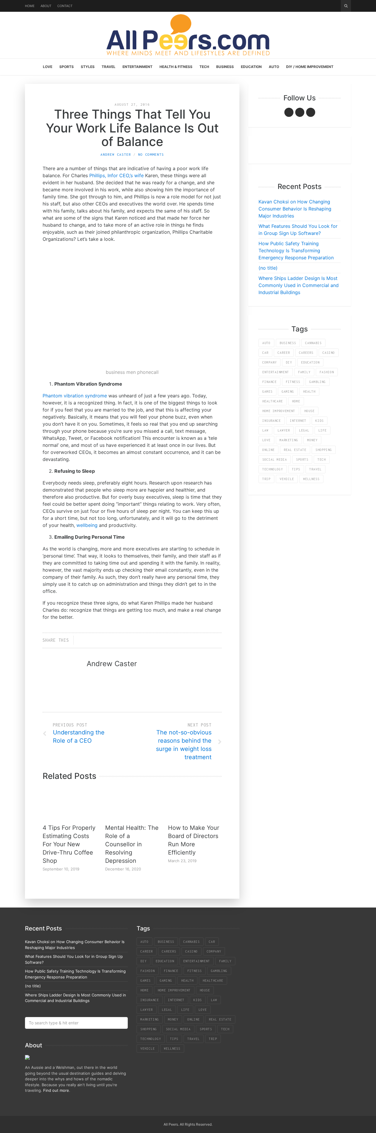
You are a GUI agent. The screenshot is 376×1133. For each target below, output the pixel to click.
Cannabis (313, 343)
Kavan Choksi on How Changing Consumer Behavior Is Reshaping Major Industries (294, 209)
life (322, 430)
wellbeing (87, 525)
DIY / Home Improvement (309, 66)
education (310, 362)
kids (319, 420)
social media (274, 459)
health (309, 391)
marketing (289, 440)
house (309, 411)
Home (30, 6)
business (288, 343)
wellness (311, 479)
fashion (327, 372)
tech (322, 459)
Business (225, 66)
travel (315, 469)
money (312, 440)
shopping (323, 450)
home (296, 401)
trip (266, 479)
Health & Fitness (176, 66)
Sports (66, 66)
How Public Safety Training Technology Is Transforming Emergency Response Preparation (296, 250)
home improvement (278, 411)
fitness (293, 382)
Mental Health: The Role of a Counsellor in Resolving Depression (132, 844)
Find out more (56, 1090)
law (265, 430)
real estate (295, 450)
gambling (317, 382)
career (284, 352)
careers (306, 352)
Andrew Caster (115, 154)
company (269, 362)
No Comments (151, 154)
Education (251, 66)
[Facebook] (288, 112)
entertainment (275, 372)
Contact (65, 6)
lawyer (284, 430)
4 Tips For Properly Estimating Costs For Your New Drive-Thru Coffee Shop (69, 844)
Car (265, 352)
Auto (274, 66)
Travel (108, 66)
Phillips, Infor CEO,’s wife (116, 175)
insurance (271, 420)
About (46, 6)
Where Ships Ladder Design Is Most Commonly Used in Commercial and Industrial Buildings (298, 285)
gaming (288, 391)
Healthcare (272, 401)
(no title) (268, 268)
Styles (88, 66)
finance (269, 382)
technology (272, 469)
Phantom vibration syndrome (75, 396)
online (268, 450)
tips (296, 469)
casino (329, 352)
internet (298, 420)
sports (302, 459)
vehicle (287, 479)
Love (47, 66)
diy (289, 362)
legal (304, 430)
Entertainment (137, 66)
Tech (204, 66)
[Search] (346, 6)
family (304, 372)
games (267, 391)
